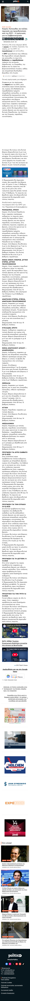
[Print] (17, 39)
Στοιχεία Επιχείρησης (7, 993)
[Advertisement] (15, 133)
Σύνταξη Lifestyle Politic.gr (15, 867)
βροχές (6, 679)
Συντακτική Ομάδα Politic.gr (15, 945)
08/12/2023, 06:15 (8, 41)
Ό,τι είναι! (9, 860)
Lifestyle (4, 860)
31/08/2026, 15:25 (5, 945)
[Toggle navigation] (3, 1)
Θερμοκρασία (11, 679)
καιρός (6, 47)
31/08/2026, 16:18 (5, 867)
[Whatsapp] (11, 39)
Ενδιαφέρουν (5, 910)
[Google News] (22, 39)
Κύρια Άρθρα (8, 26)
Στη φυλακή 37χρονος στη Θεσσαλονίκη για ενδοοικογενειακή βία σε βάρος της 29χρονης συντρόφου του (14, 942)
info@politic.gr (10, 970)
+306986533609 (9, 974)
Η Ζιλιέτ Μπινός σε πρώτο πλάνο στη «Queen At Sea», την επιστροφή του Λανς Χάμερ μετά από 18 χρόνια (14, 890)
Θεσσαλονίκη (5, 936)
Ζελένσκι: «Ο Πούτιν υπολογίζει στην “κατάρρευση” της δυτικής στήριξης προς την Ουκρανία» (15, 688)
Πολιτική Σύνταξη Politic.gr (15, 919)
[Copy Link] (20, 39)
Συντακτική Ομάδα (7, 990)
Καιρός (15, 679)
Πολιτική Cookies (6, 982)
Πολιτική (16, 910)
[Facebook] (3, 39)
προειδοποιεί (7, 51)
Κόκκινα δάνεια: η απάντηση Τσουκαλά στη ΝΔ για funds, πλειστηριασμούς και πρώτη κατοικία (14, 916)
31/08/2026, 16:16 (5, 893)
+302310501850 (9, 972)
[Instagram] (9, 39)
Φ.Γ (16, 41)
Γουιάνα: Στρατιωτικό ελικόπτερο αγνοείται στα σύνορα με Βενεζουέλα (14, 643)
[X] (6, 39)
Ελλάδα (3, 26)
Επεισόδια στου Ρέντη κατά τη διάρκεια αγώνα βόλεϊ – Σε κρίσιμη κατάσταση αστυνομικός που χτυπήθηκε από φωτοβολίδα (15, 698)
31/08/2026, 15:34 (5, 919)
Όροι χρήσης (5, 979)
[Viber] (14, 39)
